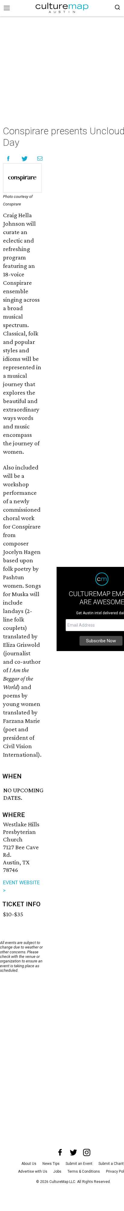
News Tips (51, 1164)
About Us (28, 1164)
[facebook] (60, 1152)
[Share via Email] (40, 158)
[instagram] (86, 1152)
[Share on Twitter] (25, 158)
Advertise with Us (32, 1171)
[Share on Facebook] (8, 158)
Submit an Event (79, 1164)
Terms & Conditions (83, 1171)
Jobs (57, 1171)
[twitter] (73, 1152)
